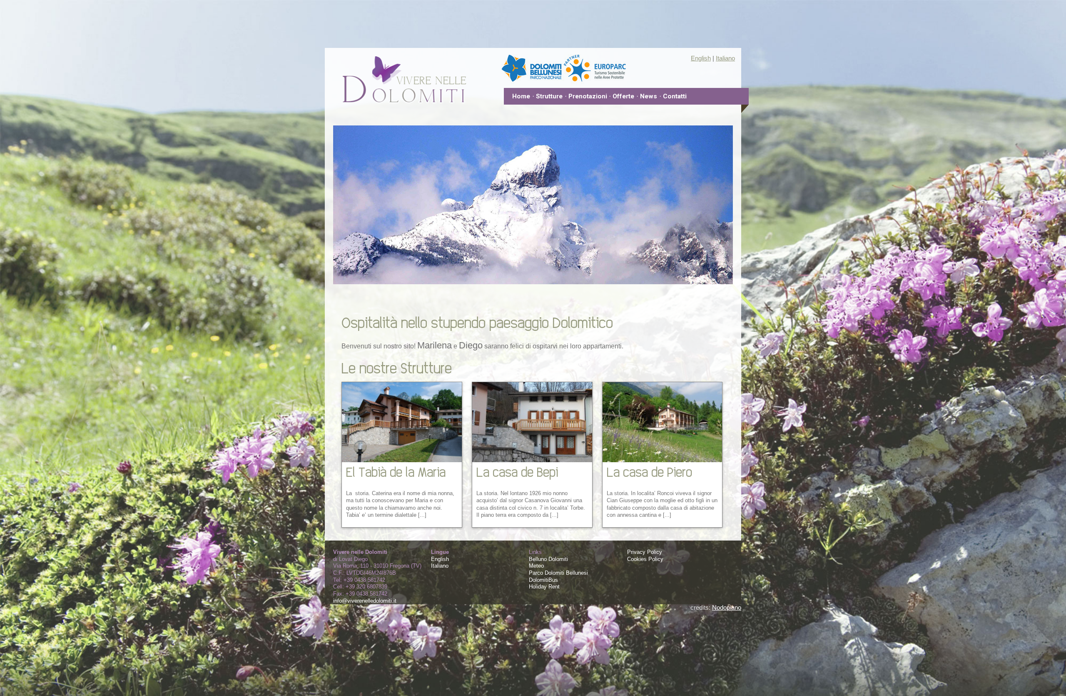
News (648, 96)
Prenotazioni (587, 96)
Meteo (536, 566)
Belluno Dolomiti (548, 559)
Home (521, 96)
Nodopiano (726, 607)
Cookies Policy (645, 559)
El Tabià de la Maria (396, 471)
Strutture (549, 96)
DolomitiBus (543, 580)
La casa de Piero (649, 471)
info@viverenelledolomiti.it (364, 601)
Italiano (725, 58)
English (701, 58)
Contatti (675, 96)
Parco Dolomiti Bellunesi (558, 573)
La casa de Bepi (517, 471)
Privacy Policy (644, 552)
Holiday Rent (544, 586)
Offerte (623, 96)
